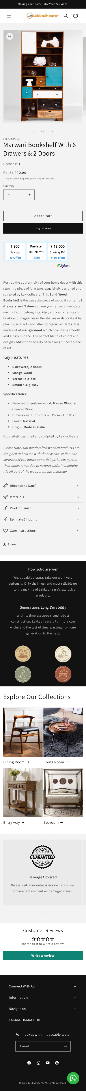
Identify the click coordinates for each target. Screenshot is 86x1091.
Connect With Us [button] (22, 986)
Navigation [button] (17, 1008)
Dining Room (14, 762)
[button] (9, 15)
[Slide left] (33, 131)
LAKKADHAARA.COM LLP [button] (28, 1020)
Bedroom (51, 822)
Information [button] (18, 997)
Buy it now (43, 228)
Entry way (11, 822)
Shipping (24, 178)
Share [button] (12, 544)
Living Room (53, 762)
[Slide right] (53, 131)
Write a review (42, 955)
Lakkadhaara (35, 1082)
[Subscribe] (65, 1046)
